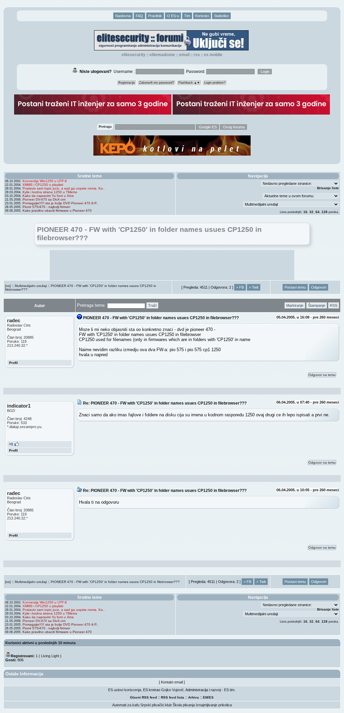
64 (317, 212)
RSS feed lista (172, 697)
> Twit (253, 287)
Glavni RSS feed (143, 697)
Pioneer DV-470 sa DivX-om (44, 199)
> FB (240, 287)
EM (205, 697)
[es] (8, 286)
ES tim (229, 690)
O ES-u (173, 16)
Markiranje (294, 305)
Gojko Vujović (172, 690)
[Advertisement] (172, 265)
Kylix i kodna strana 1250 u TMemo (50, 192)
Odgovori (318, 287)
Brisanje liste (328, 188)
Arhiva (193, 697)
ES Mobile (213, 54)
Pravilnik (155, 16)
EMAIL (184, 54)
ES (211, 697)
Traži (152, 305)
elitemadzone (162, 54)
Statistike (221, 16)
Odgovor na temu (322, 375)
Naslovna (123, 16)
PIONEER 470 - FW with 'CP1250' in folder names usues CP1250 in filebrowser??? (115, 582)
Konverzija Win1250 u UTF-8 (45, 181)
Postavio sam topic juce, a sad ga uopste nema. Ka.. (64, 188)
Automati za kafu (125, 705)
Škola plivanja (184, 705)
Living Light (50, 656)
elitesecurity (133, 54)
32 (311, 212)
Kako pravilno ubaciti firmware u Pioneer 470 (57, 210)
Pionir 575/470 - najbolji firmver (46, 207)
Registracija (126, 82)
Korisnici (202, 16)
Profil (13, 363)
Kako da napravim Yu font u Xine (48, 196)
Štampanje (316, 305)
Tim (187, 16)
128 (324, 212)
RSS (197, 54)
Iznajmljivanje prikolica (214, 705)
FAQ (139, 16)
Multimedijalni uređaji (31, 286)
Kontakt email (172, 682)
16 (305, 212)
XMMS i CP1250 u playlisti (43, 184)
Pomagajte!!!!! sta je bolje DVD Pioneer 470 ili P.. (60, 203)
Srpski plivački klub (156, 705)
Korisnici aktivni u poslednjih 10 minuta (40, 643)
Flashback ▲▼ (189, 82)
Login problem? (214, 82)
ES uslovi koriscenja (124, 690)
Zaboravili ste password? (156, 82)
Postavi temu (295, 287)
